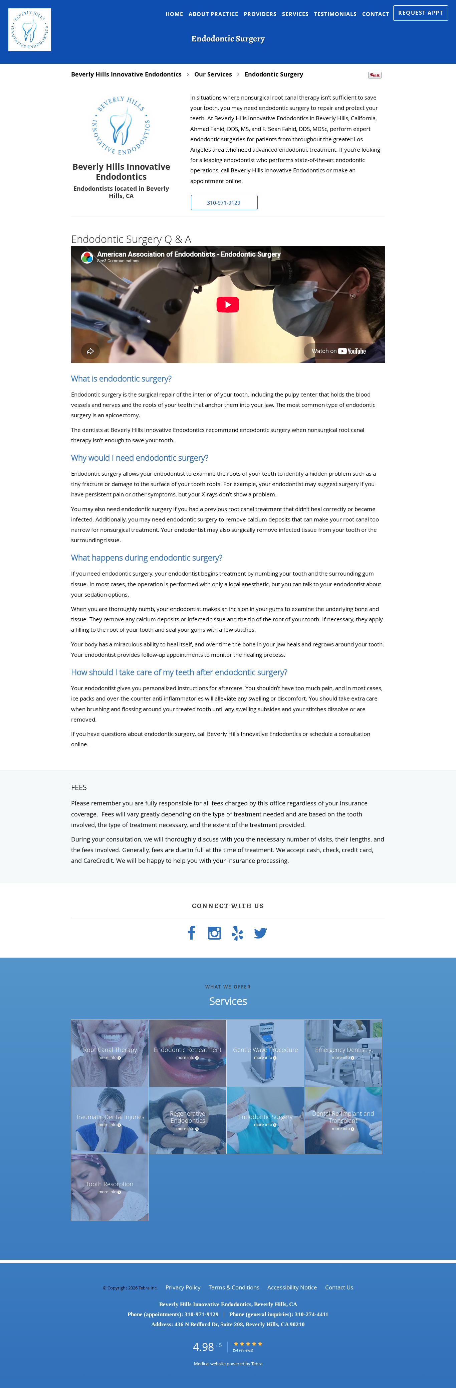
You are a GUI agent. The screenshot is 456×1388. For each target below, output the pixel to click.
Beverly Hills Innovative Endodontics (126, 74)
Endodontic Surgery (274, 74)
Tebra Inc (148, 1288)
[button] (420, 13)
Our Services (213, 74)
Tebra (256, 1364)
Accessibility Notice (292, 1287)
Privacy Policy (183, 1287)
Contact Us (339, 1287)
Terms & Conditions (234, 1287)
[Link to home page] (25, 29)
